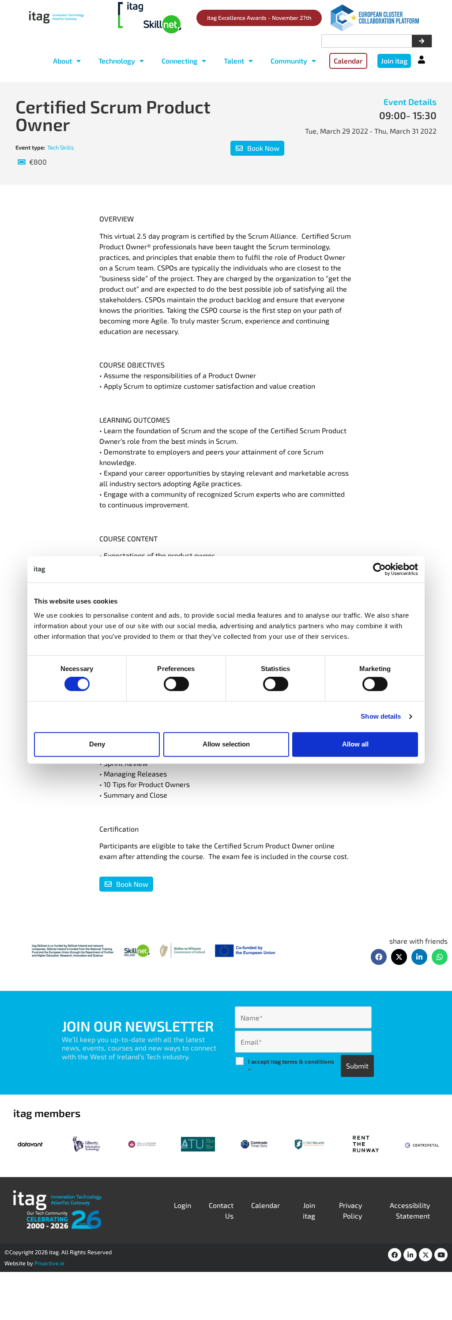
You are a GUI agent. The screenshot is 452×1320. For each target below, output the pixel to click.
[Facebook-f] (394, 1254)
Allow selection (226, 744)
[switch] (176, 684)
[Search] (422, 41)
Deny (97, 744)
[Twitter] (425, 1254)
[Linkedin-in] (410, 1254)
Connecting (179, 60)
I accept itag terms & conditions (291, 1066)
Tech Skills (60, 147)
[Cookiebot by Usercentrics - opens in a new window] (379, 569)
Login (182, 1205)
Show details (381, 716)
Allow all (355, 744)
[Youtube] (441, 1254)
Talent (234, 60)
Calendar (265, 1205)
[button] (379, 957)
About (62, 60)
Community (289, 60)
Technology (116, 60)
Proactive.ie (49, 1263)
